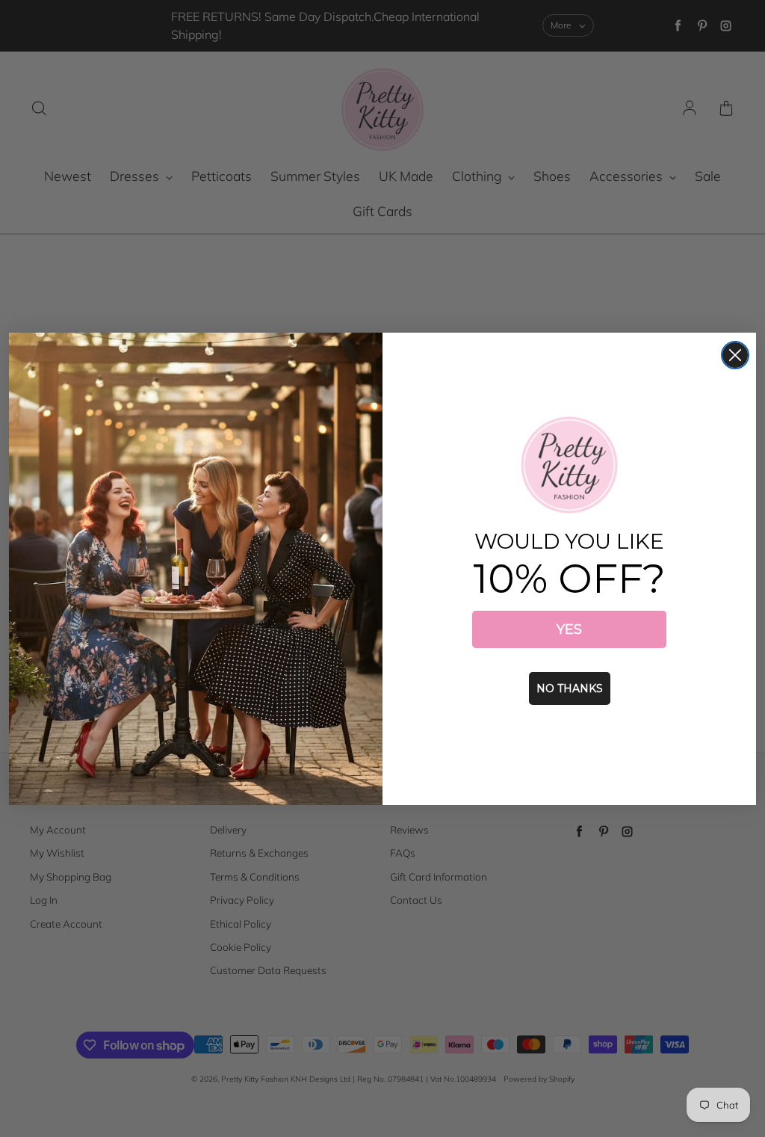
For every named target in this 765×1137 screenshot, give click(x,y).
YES (569, 629)
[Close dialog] (735, 355)
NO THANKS (569, 688)
